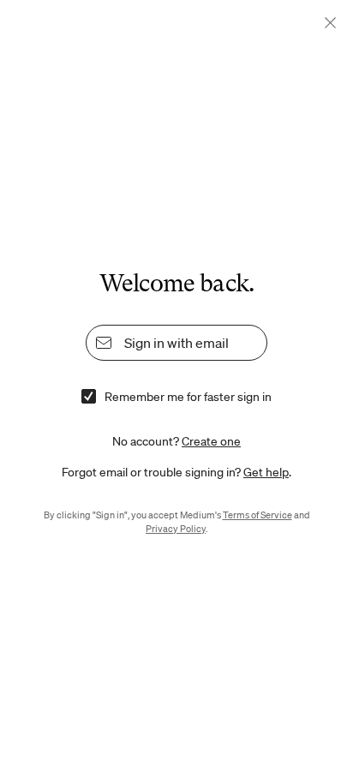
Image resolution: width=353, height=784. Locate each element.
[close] (330, 22)
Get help (266, 472)
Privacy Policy (176, 529)
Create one (211, 441)
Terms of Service (257, 515)
